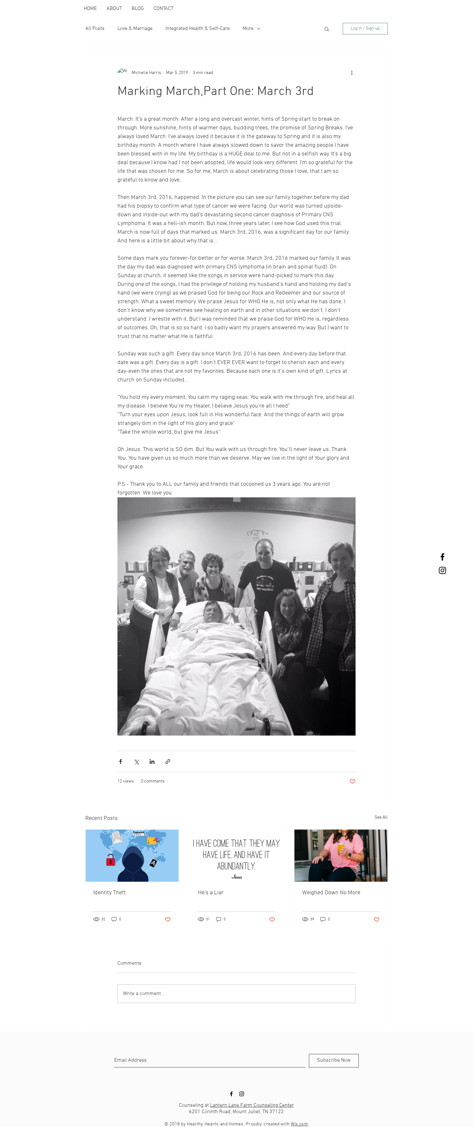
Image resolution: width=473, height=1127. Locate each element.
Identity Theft (109, 892)
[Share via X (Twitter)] (136, 761)
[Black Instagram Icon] (442, 570)
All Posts (95, 28)
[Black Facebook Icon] (442, 557)
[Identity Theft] (132, 856)
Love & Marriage (135, 28)
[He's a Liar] (236, 856)
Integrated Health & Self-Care (197, 28)
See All (381, 817)
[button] (327, 28)
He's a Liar (211, 892)
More (248, 28)
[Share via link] (168, 761)
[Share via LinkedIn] (152, 761)
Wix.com (299, 1124)
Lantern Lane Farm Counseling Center (252, 1105)
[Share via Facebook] (120, 761)
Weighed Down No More (331, 892)
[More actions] (352, 73)
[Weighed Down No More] (340, 856)
